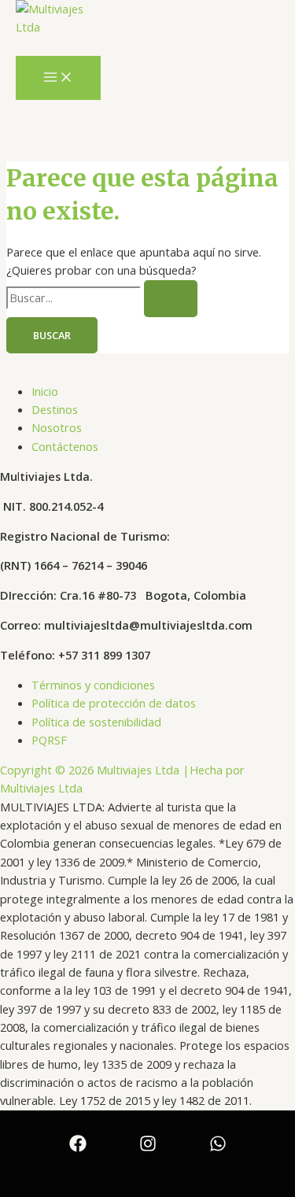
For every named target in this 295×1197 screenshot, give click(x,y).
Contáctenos (64, 446)
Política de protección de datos (113, 703)
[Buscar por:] (101, 297)
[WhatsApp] (218, 1147)
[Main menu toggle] (58, 78)
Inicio (44, 391)
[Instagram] (148, 1147)
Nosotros (56, 427)
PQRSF (49, 740)
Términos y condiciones (93, 685)
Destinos (54, 409)
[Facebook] (78, 1147)
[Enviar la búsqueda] (170, 298)
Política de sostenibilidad (96, 722)
